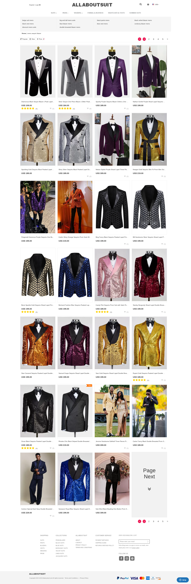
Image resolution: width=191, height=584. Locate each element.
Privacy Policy (84, 578)
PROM (42, 553)
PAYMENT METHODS (102, 540)
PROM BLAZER (60, 540)
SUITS (42, 540)
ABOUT (78, 540)
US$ (156, 4)
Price (41, 39)
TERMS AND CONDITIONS (84, 547)
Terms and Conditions (71, 578)
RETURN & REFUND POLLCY (105, 545)
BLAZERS (43, 545)
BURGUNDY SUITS (62, 548)
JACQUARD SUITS (61, 556)
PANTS (42, 543)
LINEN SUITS (60, 553)
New (33, 39)
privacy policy (135, 548)
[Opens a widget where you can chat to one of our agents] (183, 580)
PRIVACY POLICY (81, 545)
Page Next (149, 473)
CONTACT (79, 542)
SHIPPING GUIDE (101, 543)
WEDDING (43, 551)
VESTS (42, 548)
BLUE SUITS (59, 545)
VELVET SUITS (60, 551)
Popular (25, 39)
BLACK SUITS (60, 543)
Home (24, 33)
